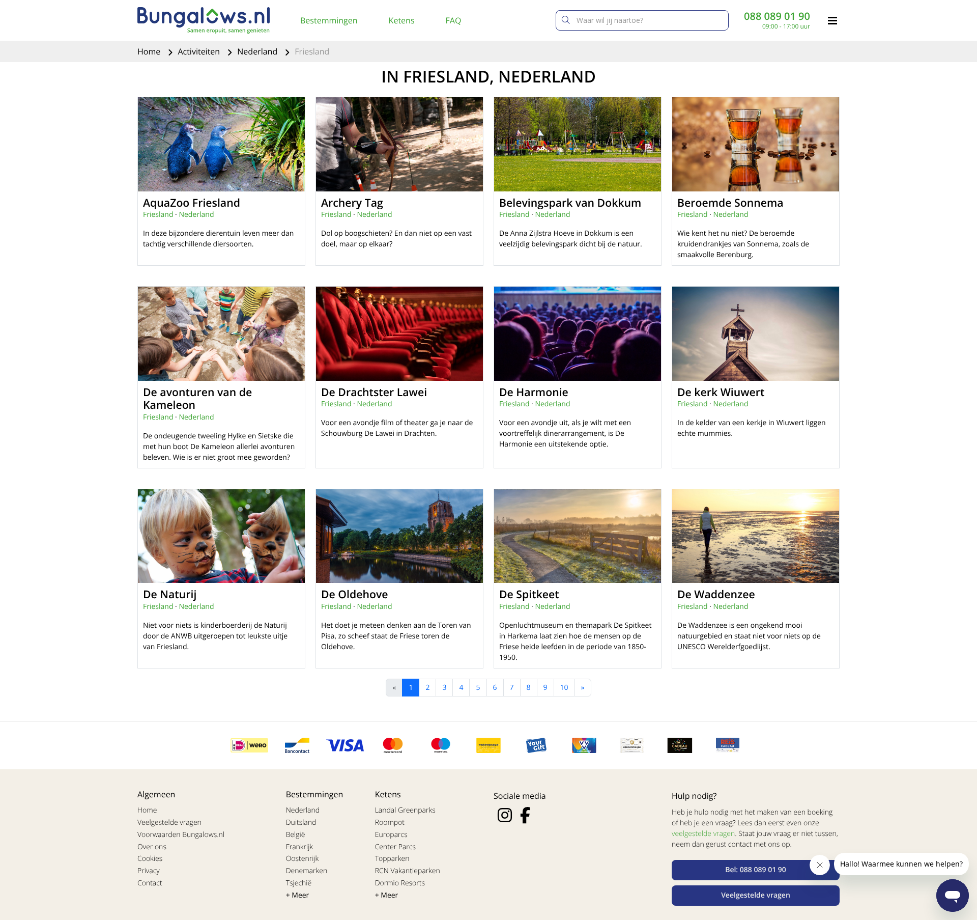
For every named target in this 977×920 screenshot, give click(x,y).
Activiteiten (200, 51)
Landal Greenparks (405, 810)
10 (564, 687)
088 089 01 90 (777, 16)
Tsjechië (299, 883)
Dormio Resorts (400, 883)
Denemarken (307, 871)
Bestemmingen (329, 20)
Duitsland (301, 822)
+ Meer (297, 895)
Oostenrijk (302, 858)
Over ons (151, 847)
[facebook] (525, 815)
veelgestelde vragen (703, 834)
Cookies (149, 858)
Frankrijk (299, 847)
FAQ (454, 20)
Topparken (392, 858)
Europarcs (391, 835)
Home (149, 51)
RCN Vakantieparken (407, 871)
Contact (149, 883)
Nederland (258, 51)
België (295, 835)
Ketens (402, 20)
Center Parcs (395, 847)
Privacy (148, 871)
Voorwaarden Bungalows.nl (180, 835)
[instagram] (505, 815)
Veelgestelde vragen (169, 822)
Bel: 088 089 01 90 (755, 870)
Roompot (390, 822)
